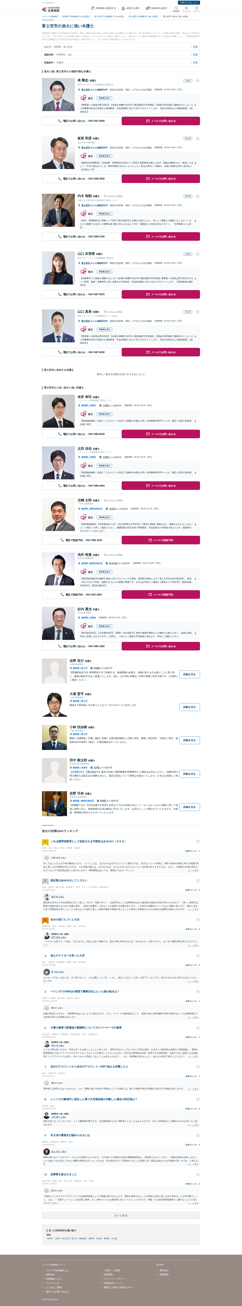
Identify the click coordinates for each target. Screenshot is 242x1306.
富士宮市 (86, 89)
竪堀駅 (97, 668)
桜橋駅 (103, 800)
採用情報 (164, 1274)
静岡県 (84, 405)
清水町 (99, 1238)
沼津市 (93, 405)
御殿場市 (83, 1238)
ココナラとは (52, 1283)
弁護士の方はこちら (189, 2)
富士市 (84, 668)
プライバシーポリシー (115, 1278)
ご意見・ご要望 (112, 1270)
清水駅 (112, 509)
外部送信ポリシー (113, 1283)
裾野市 (91, 1238)
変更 (195, 47)
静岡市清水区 (96, 509)
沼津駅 (106, 405)
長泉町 (107, 1238)
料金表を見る (104, 98)
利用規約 (108, 1274)
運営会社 (164, 1270)
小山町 (114, 1238)
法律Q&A (50, 1274)
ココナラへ (50, 3)
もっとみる (121, 1215)
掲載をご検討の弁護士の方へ (119, 1287)
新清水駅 (113, 563)
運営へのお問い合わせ (57, 1291)
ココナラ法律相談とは (57, 1270)
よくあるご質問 (54, 1287)
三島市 (57, 1238)
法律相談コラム (54, 1278)
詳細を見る (189, 674)
